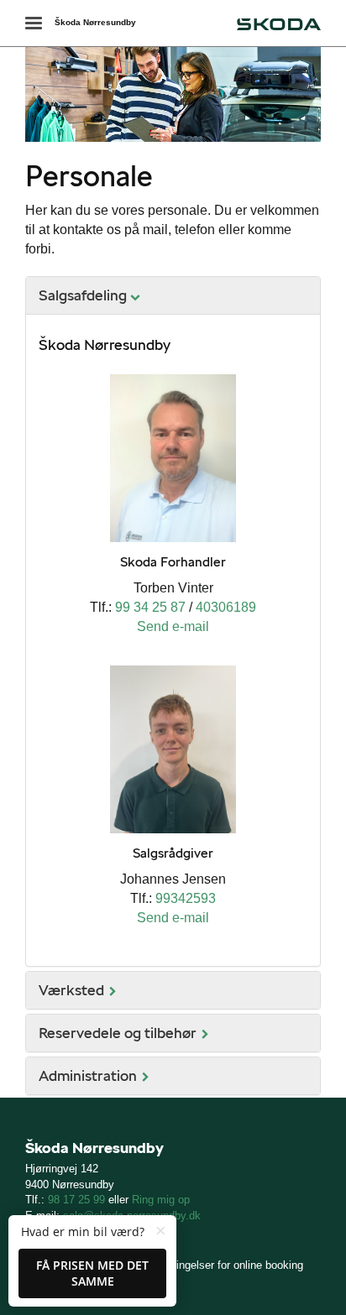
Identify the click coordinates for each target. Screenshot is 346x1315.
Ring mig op (161, 1199)
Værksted (71, 990)
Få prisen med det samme (92, 1273)
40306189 (226, 607)
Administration (88, 1075)
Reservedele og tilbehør (118, 1032)
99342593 (185, 898)
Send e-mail (173, 626)
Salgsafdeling (83, 295)
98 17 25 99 (76, 1199)
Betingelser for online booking (231, 1265)
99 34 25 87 (150, 607)
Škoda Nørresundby (95, 22)
